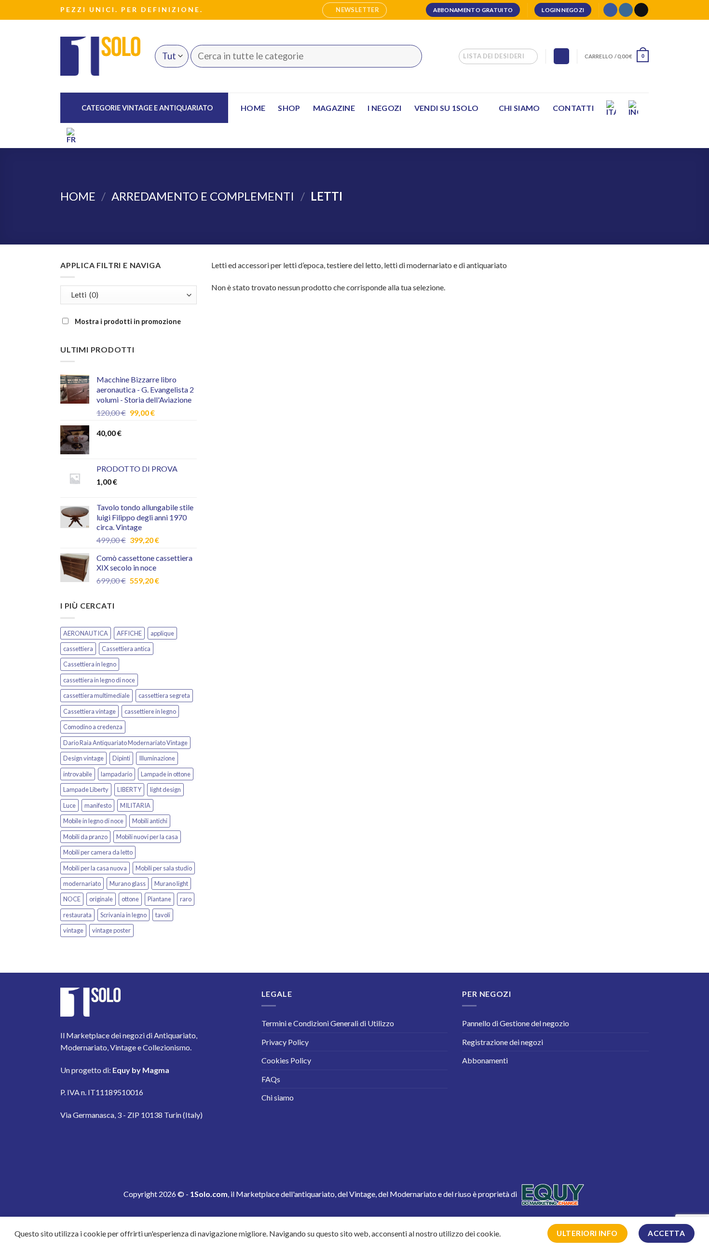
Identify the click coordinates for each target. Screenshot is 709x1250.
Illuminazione (157, 758)
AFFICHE (129, 633)
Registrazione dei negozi (502, 1041)
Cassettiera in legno (89, 664)
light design (165, 789)
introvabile (77, 774)
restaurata (77, 915)
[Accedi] (561, 56)
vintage (73, 930)
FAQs (270, 1079)
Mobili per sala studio (164, 868)
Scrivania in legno (123, 915)
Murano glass (127, 883)
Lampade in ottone (166, 774)
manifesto (97, 805)
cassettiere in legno (150, 711)
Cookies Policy (286, 1060)
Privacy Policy (285, 1041)
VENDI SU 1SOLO (446, 107)
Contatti (573, 107)
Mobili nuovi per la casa (147, 837)
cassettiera (78, 648)
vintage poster (111, 930)
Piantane (159, 899)
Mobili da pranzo (85, 837)
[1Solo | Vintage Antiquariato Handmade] (100, 56)
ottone (130, 899)
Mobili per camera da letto (98, 852)
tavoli (162, 915)
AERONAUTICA (85, 633)
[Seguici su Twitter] (127, 1143)
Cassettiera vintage (89, 711)
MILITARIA (135, 805)
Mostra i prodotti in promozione (127, 321)
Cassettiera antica (126, 648)
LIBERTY (129, 789)
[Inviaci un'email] (641, 10)
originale (101, 899)
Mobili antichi (149, 821)
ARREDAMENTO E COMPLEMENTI (202, 196)
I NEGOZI (385, 107)
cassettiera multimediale (96, 695)
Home (253, 107)
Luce (69, 805)
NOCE (72, 899)
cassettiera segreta (164, 695)
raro (185, 899)
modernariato (82, 883)
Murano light (171, 883)
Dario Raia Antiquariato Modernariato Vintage (125, 743)
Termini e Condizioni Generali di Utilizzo (327, 1023)
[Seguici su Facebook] (610, 10)
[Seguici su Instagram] (626, 10)
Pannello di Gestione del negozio (515, 1023)
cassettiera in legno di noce (99, 680)
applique (162, 633)
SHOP (289, 107)
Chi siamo (519, 107)
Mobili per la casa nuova (95, 868)
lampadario (116, 774)
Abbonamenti (485, 1060)
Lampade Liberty (86, 789)
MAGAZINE (334, 107)
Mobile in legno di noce (93, 821)
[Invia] (408, 56)
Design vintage (83, 758)
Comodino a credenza (93, 727)
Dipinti (121, 758)
